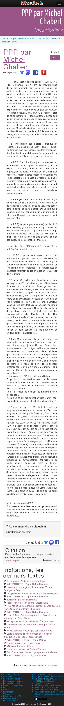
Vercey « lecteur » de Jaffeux (30, 621)
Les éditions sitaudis (43, 683)
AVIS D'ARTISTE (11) (27, 596)
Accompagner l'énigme (26, 580)
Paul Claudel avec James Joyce (32, 652)
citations (56, 560)
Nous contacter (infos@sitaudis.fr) (11, 699)
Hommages (8, 691)
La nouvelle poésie (11, 683)
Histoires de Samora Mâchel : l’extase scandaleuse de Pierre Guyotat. (32, 607)
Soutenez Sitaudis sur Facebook (48, 691)
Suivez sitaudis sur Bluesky (46, 689)
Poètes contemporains (13, 685)
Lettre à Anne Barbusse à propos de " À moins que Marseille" (30, 616)
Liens (5, 687)
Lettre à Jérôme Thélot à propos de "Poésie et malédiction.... (28, 635)
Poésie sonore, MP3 (12, 696)
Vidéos (6, 694)
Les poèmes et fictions (13, 681)
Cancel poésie (24, 642)
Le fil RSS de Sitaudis (44, 681)
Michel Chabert (16, 62)
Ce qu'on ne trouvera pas (45, 678)
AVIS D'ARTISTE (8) (27, 655)
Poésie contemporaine (13, 678)
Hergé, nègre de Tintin (27, 602)
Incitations (41, 665)
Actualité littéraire (11, 674)
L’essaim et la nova (26, 649)
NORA (20, 646)
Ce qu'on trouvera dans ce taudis (48, 676)
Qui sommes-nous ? (43, 674)
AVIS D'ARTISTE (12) (27, 584)
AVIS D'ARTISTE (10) (27, 611)
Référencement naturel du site (47, 685)
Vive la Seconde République (29, 630)
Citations (7, 689)
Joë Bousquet (12, 560)
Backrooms (22, 599)
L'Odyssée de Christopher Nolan (32, 593)
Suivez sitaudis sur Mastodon (47, 687)
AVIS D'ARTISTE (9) (27, 639)
